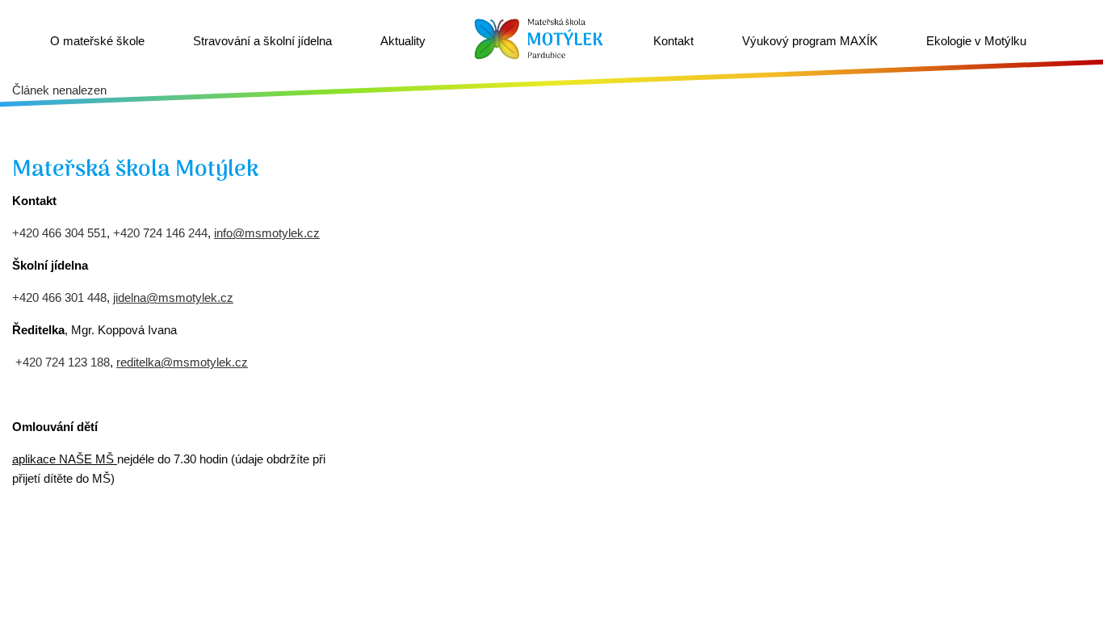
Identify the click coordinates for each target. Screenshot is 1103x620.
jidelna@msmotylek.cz (173, 297)
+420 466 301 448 (59, 297)
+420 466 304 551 (59, 233)
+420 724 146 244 (160, 233)
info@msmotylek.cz (267, 233)
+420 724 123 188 (62, 362)
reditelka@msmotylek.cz (182, 362)
